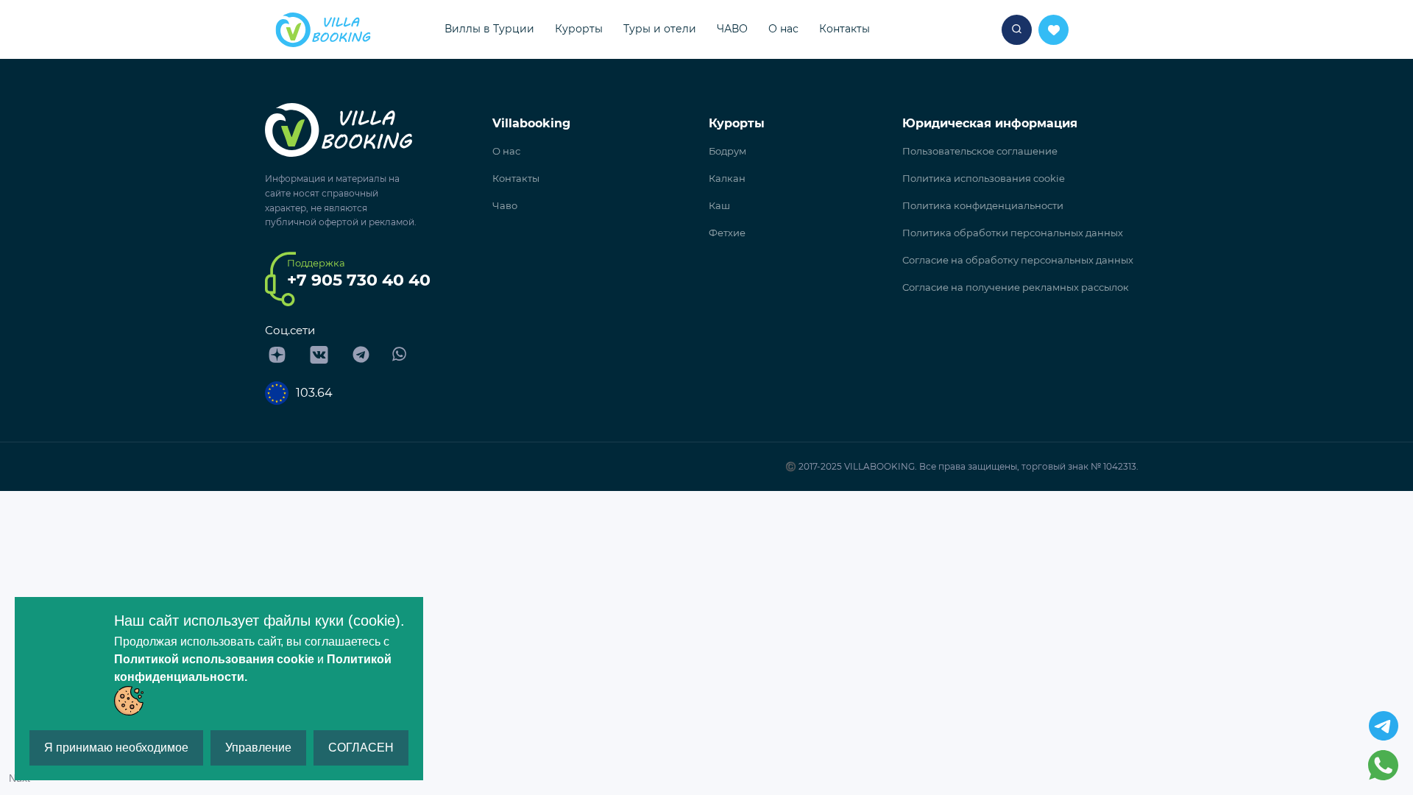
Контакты (844, 28)
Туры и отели (659, 28)
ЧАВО (732, 28)
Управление (258, 747)
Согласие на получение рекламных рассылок (1015, 287)
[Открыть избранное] (1017, 30)
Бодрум (727, 151)
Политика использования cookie (983, 178)
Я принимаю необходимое (116, 747)
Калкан (727, 178)
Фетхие (727, 233)
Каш (719, 205)
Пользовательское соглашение (980, 151)
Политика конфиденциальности (982, 205)
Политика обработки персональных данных (1012, 233)
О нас (783, 28)
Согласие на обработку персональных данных (1017, 260)
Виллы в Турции (489, 28)
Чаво (504, 205)
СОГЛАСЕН (361, 747)
